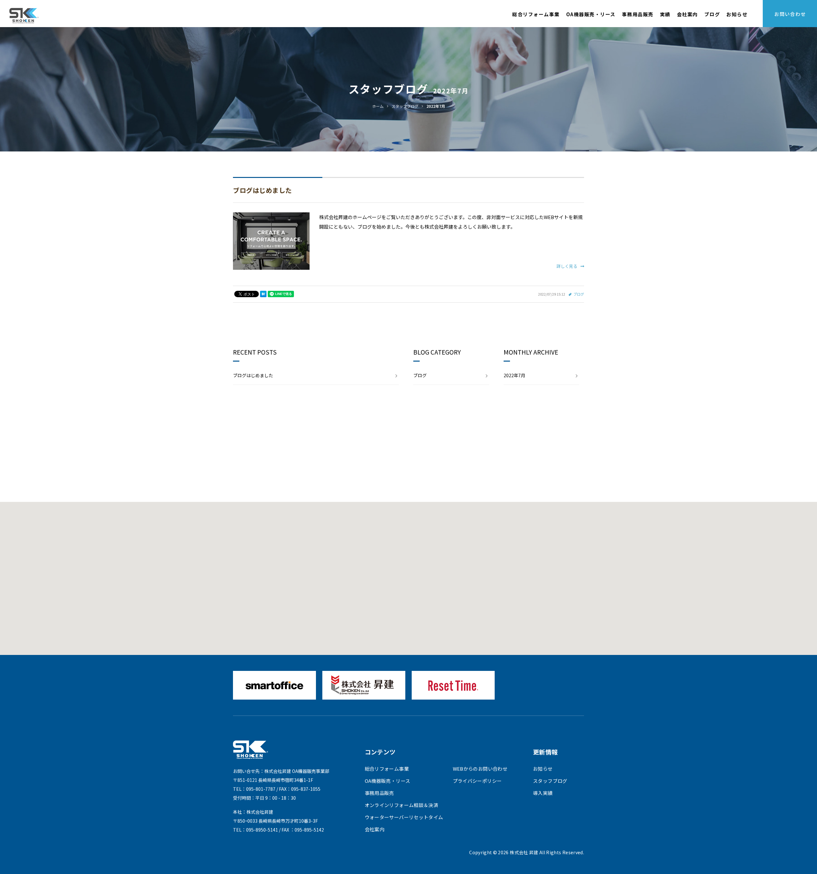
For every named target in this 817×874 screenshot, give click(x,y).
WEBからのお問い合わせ (480, 768)
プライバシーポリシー (477, 780)
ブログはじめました (262, 190)
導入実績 (543, 793)
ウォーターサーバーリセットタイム (404, 817)
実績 (665, 14)
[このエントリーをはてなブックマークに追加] (263, 294)
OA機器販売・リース (591, 14)
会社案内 (687, 14)
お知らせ (736, 14)
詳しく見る (567, 266)
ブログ (712, 14)
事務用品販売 (638, 14)
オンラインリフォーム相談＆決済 (401, 805)
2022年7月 (514, 375)
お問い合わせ (790, 14)
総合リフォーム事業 (536, 14)
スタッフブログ (550, 780)
